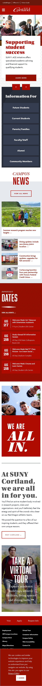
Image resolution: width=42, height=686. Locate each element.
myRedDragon (7, 2)
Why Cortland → (13, 535)
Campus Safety (28, 638)
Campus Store (7, 638)
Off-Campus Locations (9, 634)
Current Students (21, 118)
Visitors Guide (25, 2)
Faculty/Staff (21, 140)
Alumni (21, 150)
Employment (6, 630)
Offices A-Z (16, 2)
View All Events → (9, 312)
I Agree (21, 678)
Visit (9, 621)
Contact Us (26, 645)
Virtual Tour (27, 630)
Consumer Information (30, 634)
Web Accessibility (29, 642)
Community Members (21, 161)
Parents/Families (21, 129)
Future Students (21, 107)
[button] (16, 87)
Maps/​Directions (8, 645)
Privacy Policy (13, 673)
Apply (19, 621)
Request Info (33, 621)
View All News (21, 193)
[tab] (21, 108)
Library (4, 641)
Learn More (25, 78)
